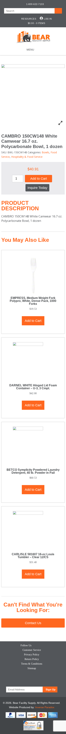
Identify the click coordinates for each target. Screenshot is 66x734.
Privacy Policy (31, 654)
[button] (30, 49)
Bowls (45, 152)
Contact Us (33, 623)
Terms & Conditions (31, 663)
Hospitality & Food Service (27, 156)
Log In (48, 19)
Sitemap (31, 668)
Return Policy (32, 659)
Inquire (37, 188)
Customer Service (32, 650)
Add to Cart (38, 178)
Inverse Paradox (44, 707)
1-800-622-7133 (35, 4)
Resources (28, 19)
